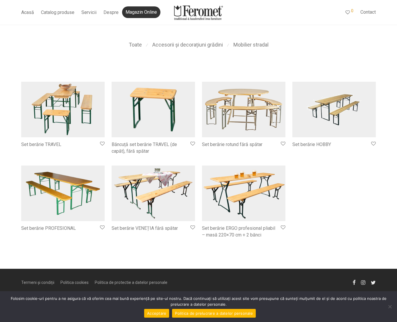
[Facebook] (354, 282)
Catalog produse (57, 12)
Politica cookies (74, 282)
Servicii (88, 12)
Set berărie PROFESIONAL (48, 228)
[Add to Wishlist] (102, 143)
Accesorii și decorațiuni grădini (187, 45)
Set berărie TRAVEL (41, 144)
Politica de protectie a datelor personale (131, 282)
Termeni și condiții (37, 282)
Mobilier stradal (251, 45)
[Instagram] (363, 282)
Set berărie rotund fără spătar (232, 144)
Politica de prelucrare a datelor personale (214, 313)
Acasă (27, 12)
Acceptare (156, 313)
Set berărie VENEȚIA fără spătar (145, 228)
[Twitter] (373, 282)
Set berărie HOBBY (311, 144)
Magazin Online (141, 12)
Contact (368, 12)
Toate (135, 45)
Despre (111, 12)
